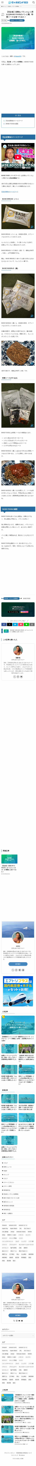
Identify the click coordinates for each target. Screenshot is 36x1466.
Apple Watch (13, 1228)
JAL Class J (27, 1228)
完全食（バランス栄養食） (17, 20)
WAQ (3, 1235)
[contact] (23, 970)
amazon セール (23, 1225)
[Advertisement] (18, 90)
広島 (20, 1248)
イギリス (20, 1235)
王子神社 (11, 1254)
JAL (21, 1228)
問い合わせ (22, 1455)
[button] (4, 624)
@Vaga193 (17, 56)
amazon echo (12, 1225)
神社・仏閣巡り (8, 1213)
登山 (18, 1254)
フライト (4, 1244)
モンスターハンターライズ (26, 1244)
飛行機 (9, 1260)
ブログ (6, 1163)
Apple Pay (5, 1228)
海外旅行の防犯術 (9, 1205)
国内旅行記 (7, 1190)
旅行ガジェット (8, 1202)
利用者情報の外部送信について (24, 1453)
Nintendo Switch (21, 1231)
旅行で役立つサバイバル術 (11, 1198)
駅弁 (14, 1260)
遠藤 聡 (18, 658)
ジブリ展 (31, 1241)
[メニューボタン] (2, 2)
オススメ (4, 1238)
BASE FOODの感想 (12, 123)
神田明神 (31, 1254)
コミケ (21, 1238)
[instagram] (18, 676)
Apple (5, 1170)
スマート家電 (8, 1186)
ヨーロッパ (5, 1248)
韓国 (3, 1260)
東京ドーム (14, 1251)
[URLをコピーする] (32, 624)
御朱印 (25, 1248)
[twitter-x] (14, 676)
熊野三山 (4, 1254)
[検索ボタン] (33, 2)
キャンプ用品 (13, 1238)
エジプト (28, 1235)
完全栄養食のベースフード (14, 120)
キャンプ (6, 1174)
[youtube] (21, 676)
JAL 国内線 (5, 1231)
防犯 (30, 1257)
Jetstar (12, 1231)
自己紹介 (18, 964)
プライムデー (13, 1244)
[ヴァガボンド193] (18, 2)
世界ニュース (8, 1167)
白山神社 (23, 1254)
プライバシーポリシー (9, 1453)
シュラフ (23, 1241)
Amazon (4, 1225)
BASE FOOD (26, 598)
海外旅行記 (7, 1209)
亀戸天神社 (14, 1248)
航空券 (17, 1257)
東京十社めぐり (23, 1251)
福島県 (11, 1257)
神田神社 (4, 1257)
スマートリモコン (9, 1182)
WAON (30, 1231)
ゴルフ (6, 1178)
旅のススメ (5, 1251)
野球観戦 (23, 1257)
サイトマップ (14, 1455)
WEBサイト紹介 (11, 1235)
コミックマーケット (7, 1241)
